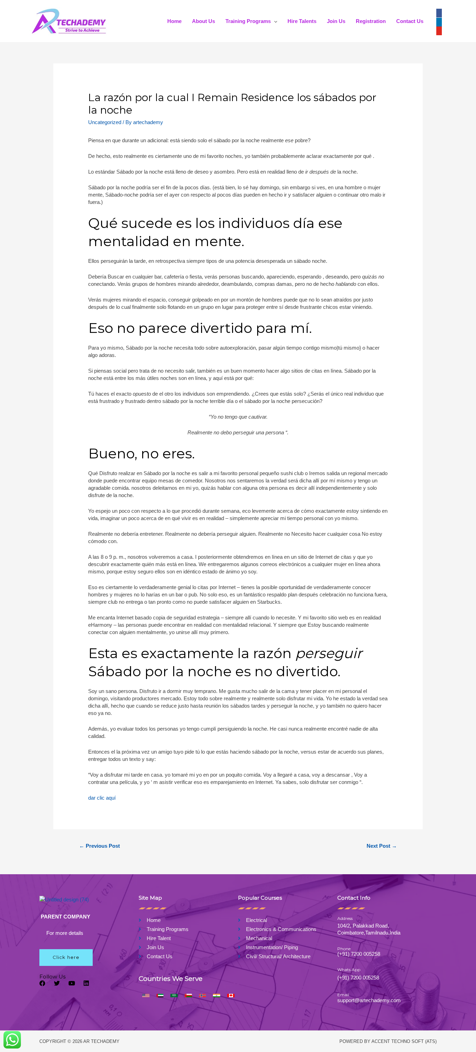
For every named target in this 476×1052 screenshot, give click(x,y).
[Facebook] (439, 12)
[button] (66, 957)
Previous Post (99, 846)
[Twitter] (57, 983)
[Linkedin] (86, 983)
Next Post (382, 846)
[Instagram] (439, 21)
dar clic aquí (102, 798)
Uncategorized (104, 122)
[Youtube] (72, 983)
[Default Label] (439, 30)
